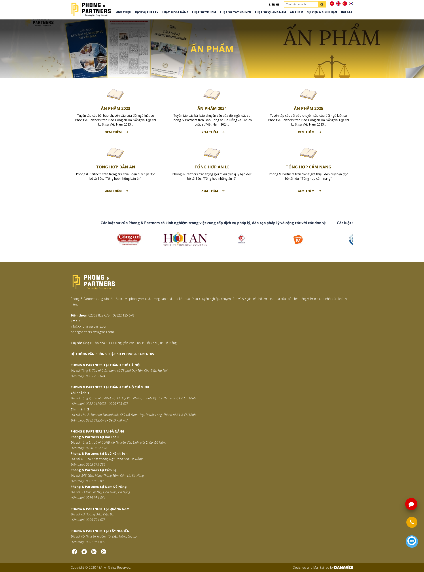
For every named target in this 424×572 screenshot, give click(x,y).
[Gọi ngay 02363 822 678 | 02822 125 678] (412, 522)
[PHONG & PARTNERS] (91, 9)
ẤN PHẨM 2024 (212, 108)
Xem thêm (113, 132)
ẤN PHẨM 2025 (308, 108)
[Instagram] (94, 553)
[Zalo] (103, 553)
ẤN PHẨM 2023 (115, 108)
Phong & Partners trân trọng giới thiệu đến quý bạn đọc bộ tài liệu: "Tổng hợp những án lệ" (212, 176)
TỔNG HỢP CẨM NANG (308, 167)
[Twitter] (84, 553)
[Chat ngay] (412, 541)
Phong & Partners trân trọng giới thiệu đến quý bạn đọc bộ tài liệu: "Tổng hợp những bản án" (115, 176)
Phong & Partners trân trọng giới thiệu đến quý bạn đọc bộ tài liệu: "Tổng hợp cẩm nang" (308, 176)
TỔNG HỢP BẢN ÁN (115, 167)
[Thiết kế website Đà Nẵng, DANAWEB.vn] (343, 567)
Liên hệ (274, 4)
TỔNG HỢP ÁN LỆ (212, 167)
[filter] (322, 4)
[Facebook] (74, 553)
